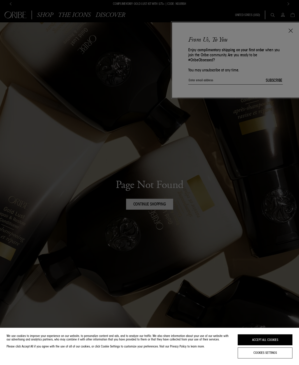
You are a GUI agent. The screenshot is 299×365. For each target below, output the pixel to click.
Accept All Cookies (265, 340)
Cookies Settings (265, 353)
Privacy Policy (178, 346)
